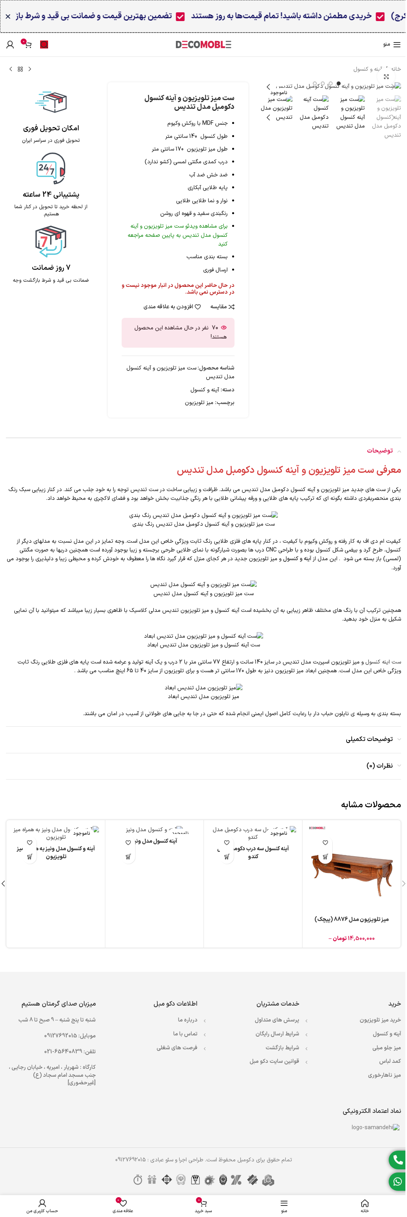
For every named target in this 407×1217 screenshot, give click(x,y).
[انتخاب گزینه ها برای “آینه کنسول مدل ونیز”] (128, 857)
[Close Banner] (8, 16)
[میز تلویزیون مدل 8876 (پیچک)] (351, 869)
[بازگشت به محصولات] (20, 69)
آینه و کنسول (367, 69)
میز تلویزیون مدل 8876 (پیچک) (351, 919)
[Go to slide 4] (315, 83)
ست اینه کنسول (383, 662)
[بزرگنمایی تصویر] (386, 76)
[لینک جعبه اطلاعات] (51, 115)
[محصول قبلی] (30, 69)
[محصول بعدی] (11, 69)
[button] (393, 87)
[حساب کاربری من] (10, 44)
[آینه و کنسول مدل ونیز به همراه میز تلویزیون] (56, 834)
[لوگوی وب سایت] (203, 44)
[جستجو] (44, 44)
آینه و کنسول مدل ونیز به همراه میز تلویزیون (56, 853)
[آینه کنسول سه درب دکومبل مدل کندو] (253, 834)
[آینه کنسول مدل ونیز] (154, 830)
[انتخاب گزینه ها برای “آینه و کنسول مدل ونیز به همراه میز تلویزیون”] (30, 857)
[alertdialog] (203, 16)
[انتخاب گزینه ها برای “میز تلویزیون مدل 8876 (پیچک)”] (325, 857)
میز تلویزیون (199, 403)
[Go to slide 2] (331, 83)
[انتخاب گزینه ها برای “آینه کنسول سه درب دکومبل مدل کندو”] (227, 857)
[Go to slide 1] (339, 83)
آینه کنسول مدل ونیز (154, 841)
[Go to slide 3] (323, 83)
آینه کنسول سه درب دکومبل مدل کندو (253, 853)
